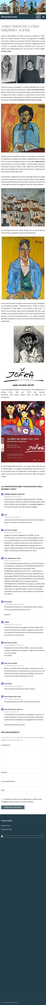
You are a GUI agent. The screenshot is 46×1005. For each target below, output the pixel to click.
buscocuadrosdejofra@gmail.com (18, 609)
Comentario (6, 745)
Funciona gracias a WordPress (9, 1002)
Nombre (4, 772)
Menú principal (43, 16)
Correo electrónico (8, 781)
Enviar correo (5, 825)
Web (3, 790)
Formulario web (6, 829)
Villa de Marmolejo (9, 17)
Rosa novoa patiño (10, 643)
